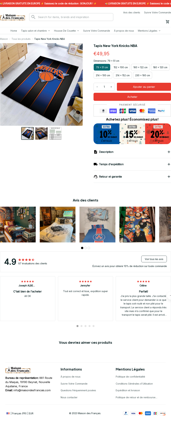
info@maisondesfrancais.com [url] (32, 390)
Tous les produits (21, 38)
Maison (4, 38)
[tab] (82, 248)
